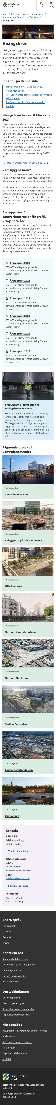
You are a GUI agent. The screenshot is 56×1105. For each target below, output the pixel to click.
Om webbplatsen (11, 997)
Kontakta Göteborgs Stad (15, 958)
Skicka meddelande (18, 885)
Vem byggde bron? (15, 90)
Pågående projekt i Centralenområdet (25, 102)
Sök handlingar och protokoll (17, 1042)
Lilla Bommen (13, 586)
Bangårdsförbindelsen (19, 770)
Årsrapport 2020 (20, 263)
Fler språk (7, 937)
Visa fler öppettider (18, 851)
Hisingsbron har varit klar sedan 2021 (25, 86)
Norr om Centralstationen (21, 632)
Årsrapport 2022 (20, 298)
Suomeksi (7, 931)
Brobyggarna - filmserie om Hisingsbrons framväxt (22, 406)
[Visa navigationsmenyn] (51, 5)
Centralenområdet (16, 494)
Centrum (34, 17)
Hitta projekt (37, 14)
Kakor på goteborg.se (13, 1003)
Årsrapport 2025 (20, 351)
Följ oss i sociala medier (14, 975)
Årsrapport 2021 (20, 280)
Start (4, 14)
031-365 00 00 (13, 866)
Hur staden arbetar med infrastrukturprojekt (25, 162)
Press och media (10, 981)
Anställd (6, 1059)
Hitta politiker (9, 1047)
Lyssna (5, 942)
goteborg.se (8, 1084)
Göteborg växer (19, 14)
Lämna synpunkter (12, 970)
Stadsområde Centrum (14, 17)
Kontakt (10, 106)
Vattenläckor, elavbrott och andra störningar (25, 1030)
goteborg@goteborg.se (17, 878)
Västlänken (12, 816)
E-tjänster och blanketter (15, 1053)
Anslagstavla (8, 1036)
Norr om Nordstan (16, 678)
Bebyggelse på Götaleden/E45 (23, 540)
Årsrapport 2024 (20, 333)
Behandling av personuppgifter (18, 1009)
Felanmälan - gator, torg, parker (18, 964)
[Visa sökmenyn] (41, 5)
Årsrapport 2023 (20, 316)
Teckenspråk (8, 925)
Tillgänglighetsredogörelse (16, 1014)
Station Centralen (16, 724)
